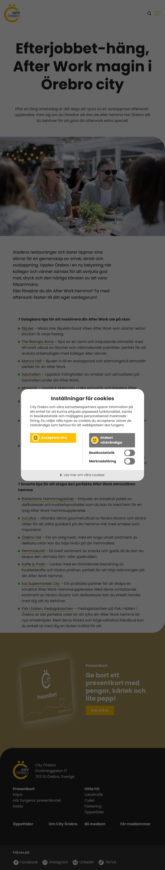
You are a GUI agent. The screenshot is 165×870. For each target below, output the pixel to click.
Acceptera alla (54, 437)
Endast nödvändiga (111, 440)
